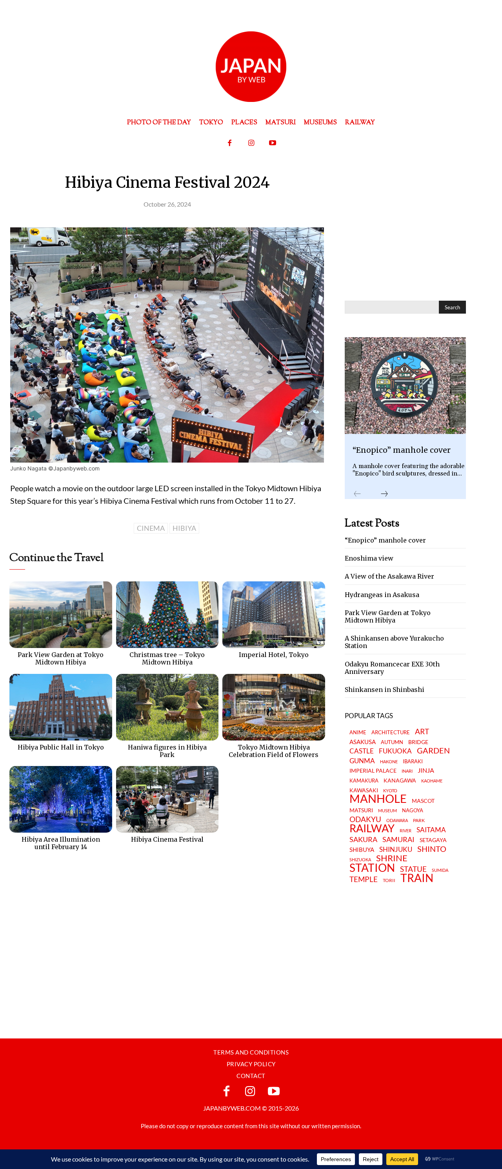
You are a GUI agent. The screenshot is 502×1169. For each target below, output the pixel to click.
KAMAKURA (363, 780)
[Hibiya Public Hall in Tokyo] (60, 707)
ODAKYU (365, 819)
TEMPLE (363, 879)
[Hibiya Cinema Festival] (167, 799)
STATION (372, 867)
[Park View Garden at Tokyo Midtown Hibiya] (60, 614)
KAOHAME (431, 781)
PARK (419, 820)
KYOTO (390, 790)
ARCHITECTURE (390, 732)
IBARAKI (413, 761)
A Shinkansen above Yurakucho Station (394, 642)
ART (422, 731)
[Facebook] (229, 143)
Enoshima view (369, 558)
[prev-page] (357, 494)
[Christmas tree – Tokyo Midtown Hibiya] (167, 614)
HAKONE (389, 762)
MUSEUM (387, 811)
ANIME (357, 732)
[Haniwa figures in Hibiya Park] (167, 707)
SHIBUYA (361, 849)
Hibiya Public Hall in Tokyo (61, 747)
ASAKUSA (362, 742)
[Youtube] (273, 143)
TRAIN (416, 877)
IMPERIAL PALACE (373, 771)
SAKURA (363, 839)
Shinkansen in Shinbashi (384, 689)
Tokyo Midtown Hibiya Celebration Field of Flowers (273, 751)
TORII (389, 880)
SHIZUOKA (360, 859)
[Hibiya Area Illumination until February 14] (60, 799)
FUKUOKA (395, 751)
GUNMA (362, 761)
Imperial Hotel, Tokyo (274, 655)
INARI (407, 771)
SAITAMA (431, 830)
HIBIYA (184, 528)
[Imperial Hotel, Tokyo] (273, 614)
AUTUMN (392, 742)
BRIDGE (418, 742)
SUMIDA (440, 870)
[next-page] (384, 494)
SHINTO (431, 849)
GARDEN (433, 750)
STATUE (413, 869)
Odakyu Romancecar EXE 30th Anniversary (392, 667)
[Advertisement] (152, 890)
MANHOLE (378, 799)
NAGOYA (412, 810)
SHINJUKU (395, 849)
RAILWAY (372, 828)
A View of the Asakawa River (389, 576)
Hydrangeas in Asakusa (382, 595)
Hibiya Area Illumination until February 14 (61, 843)
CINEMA (151, 528)
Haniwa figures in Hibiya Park (167, 751)
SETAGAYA (433, 840)
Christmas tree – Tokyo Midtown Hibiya (167, 658)
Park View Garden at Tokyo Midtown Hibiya (61, 658)
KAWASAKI (363, 790)
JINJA (426, 770)
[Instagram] (251, 143)
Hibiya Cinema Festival (167, 839)
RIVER (405, 830)
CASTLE (361, 751)
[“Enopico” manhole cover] (405, 385)
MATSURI (361, 810)
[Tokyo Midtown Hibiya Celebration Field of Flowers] (273, 707)
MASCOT (423, 801)
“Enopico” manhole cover (402, 450)
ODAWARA (397, 820)
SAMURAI (398, 839)
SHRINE (391, 858)
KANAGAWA (400, 780)
